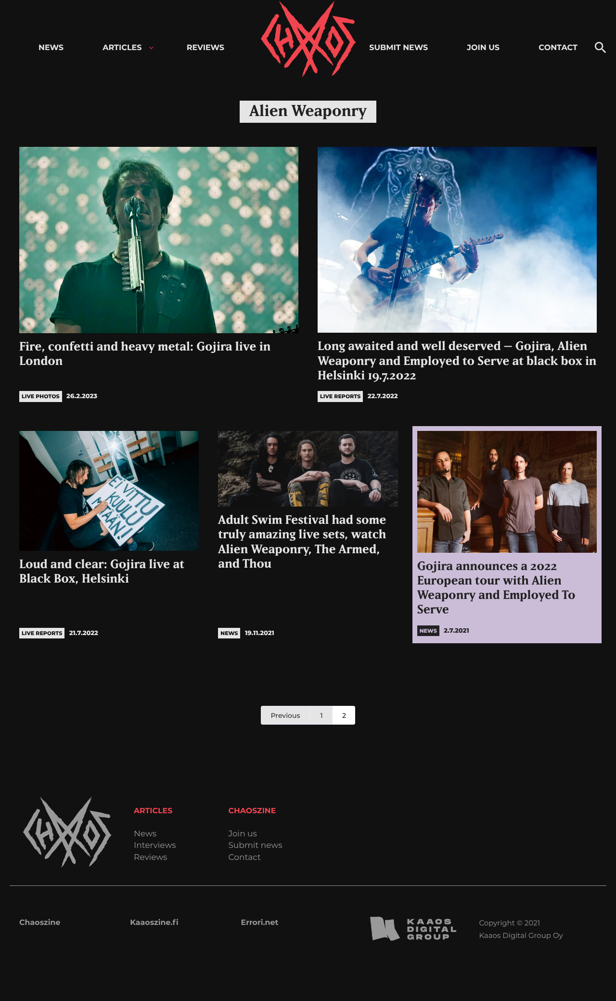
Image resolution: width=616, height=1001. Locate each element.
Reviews (150, 857)
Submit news (255, 845)
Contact (244, 857)
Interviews (155, 845)
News (145, 834)
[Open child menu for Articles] (151, 48)
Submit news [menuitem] (398, 47)
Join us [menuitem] (483, 47)
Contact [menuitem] (558, 47)
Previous (285, 715)
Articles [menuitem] (122, 47)
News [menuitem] (51, 47)
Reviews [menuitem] (205, 47)
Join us (242, 834)
